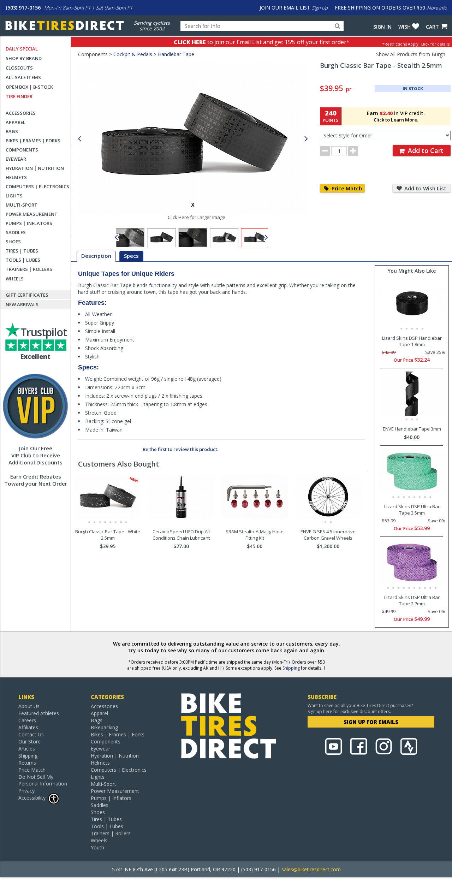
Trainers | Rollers (29, 269)
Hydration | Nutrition (35, 168)
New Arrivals (22, 304)
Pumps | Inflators (29, 223)
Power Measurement (32, 214)
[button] (306, 139)
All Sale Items (23, 77)
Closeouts (19, 68)
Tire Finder (19, 96)
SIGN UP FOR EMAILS (371, 721)
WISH (404, 26)
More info (437, 8)
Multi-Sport (21, 205)
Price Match (346, 188)
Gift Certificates (27, 295)
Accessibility (32, 797)
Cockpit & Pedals (132, 54)
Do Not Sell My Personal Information (42, 780)
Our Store (29, 741)
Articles (26, 748)
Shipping (291, 668)
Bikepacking (104, 727)
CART (432, 26)
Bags (12, 131)
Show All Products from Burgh (410, 54)
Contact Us (31, 734)
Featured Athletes (38, 713)
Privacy (26, 790)
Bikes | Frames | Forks (33, 140)
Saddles (16, 232)
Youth (97, 847)
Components (22, 150)
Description (96, 255)
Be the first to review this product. (180, 449)
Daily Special (22, 49)
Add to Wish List (424, 188)
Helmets (16, 177)
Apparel (15, 122)
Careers (27, 720)
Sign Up (320, 8)
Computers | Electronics (37, 186)
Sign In (382, 26)
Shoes (13, 241)
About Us (29, 706)
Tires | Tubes (22, 251)
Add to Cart (425, 150)
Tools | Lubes (23, 260)
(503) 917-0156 (23, 7)
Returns (27, 762)
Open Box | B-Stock (29, 87)
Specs (131, 255)
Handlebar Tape (176, 54)
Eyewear (16, 159)
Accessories (21, 113)
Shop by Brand (24, 58)
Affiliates (28, 727)
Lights (14, 195)
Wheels (15, 278)
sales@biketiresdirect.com (311, 869)
